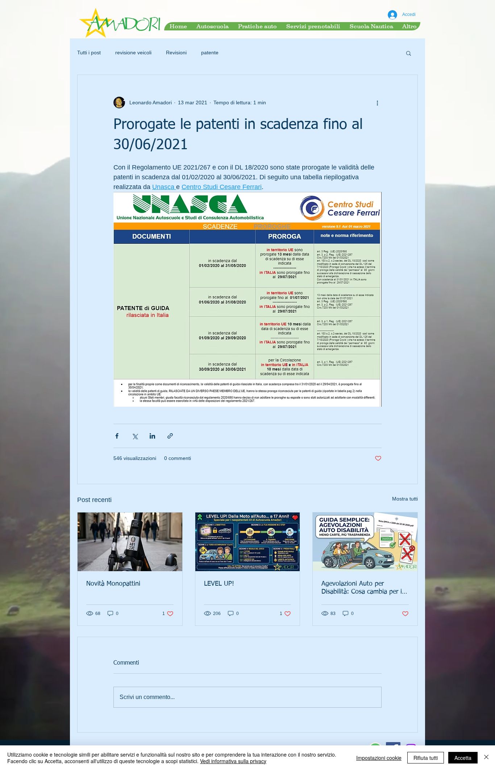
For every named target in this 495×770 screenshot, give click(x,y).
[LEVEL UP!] (247, 541)
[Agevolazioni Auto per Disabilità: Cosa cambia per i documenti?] (365, 541)
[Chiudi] (486, 757)
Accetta (462, 757)
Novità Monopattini (113, 584)
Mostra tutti (405, 499)
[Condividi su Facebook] (116, 435)
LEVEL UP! (219, 584)
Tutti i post (89, 52)
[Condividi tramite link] (170, 435)
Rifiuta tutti (425, 757)
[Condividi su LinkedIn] (152, 435)
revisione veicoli (133, 52)
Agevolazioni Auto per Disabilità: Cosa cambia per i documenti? (361, 588)
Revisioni (176, 52)
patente (210, 52)
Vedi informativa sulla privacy (233, 761)
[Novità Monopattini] (130, 541)
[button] (408, 53)
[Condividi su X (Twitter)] (134, 435)
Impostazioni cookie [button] (379, 757)
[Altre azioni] (377, 102)
